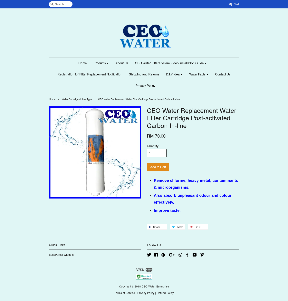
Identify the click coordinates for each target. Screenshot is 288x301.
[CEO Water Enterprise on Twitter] (149, 255)
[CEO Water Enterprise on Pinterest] (163, 255)
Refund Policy (165, 293)
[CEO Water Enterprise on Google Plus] (171, 255)
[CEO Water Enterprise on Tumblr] (187, 255)
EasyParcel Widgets (61, 255)
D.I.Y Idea (173, 74)
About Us (121, 63)
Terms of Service (124, 293)
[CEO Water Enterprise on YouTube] (194, 255)
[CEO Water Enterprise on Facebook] (156, 255)
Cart (236, 4)
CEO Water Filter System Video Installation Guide (170, 63)
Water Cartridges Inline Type (77, 99)
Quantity (152, 146)
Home (82, 63)
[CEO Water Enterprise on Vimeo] (202, 255)
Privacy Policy (145, 85)
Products (100, 63)
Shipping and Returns (144, 74)
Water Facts (197, 74)
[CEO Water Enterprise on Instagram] (180, 255)
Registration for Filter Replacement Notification (89, 74)
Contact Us (223, 74)
